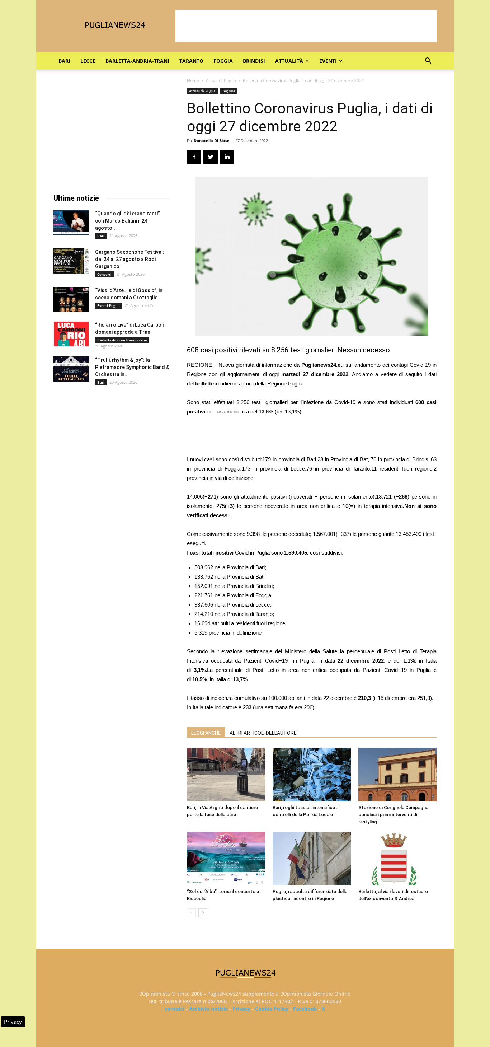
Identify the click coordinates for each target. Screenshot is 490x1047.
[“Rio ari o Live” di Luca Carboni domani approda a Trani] (71, 333)
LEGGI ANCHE (206, 733)
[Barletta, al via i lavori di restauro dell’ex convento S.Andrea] (397, 858)
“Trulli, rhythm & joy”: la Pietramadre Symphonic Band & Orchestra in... (132, 367)
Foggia (223, 60)
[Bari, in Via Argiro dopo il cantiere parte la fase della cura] (226, 774)
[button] (428, 61)
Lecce (87, 60)
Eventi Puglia (108, 305)
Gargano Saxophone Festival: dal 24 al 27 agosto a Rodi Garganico (129, 259)
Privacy (241, 1008)
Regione (228, 90)
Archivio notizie (208, 1008)
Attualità (289, 60)
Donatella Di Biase (212, 140)
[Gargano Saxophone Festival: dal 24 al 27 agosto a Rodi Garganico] (71, 261)
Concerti (104, 274)
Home (193, 81)
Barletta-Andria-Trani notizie (122, 339)
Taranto (191, 60)
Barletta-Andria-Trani (137, 60)
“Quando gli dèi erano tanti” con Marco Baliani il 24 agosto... (127, 221)
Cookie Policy (271, 1008)
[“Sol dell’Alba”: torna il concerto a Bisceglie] (226, 858)
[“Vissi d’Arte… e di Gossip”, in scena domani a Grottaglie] (71, 299)
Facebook (305, 1008)
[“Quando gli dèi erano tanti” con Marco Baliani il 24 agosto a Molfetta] (71, 222)
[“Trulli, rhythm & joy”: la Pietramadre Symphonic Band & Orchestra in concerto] (71, 369)
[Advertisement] (306, 26)
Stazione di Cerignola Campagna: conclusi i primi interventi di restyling (393, 814)
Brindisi (254, 60)
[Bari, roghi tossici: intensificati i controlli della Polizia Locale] (312, 774)
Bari (64, 60)
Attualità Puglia (221, 81)
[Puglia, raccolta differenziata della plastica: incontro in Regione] (312, 858)
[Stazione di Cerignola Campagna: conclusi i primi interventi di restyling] (397, 774)
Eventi (328, 60)
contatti (174, 1008)
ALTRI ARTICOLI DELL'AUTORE (263, 733)
